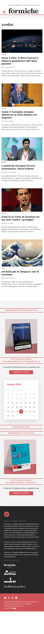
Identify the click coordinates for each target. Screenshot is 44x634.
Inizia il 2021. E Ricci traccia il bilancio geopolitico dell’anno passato (20, 61)
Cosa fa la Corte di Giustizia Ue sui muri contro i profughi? (21, 218)
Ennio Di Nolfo (8, 223)
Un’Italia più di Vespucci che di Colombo (20, 273)
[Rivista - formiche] (22, 566)
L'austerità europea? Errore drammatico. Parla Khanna (18, 167)
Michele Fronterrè (10, 278)
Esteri (4, 54)
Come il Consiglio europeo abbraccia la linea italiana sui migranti (19, 115)
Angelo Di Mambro (9, 172)
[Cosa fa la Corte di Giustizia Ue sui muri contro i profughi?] (22, 200)
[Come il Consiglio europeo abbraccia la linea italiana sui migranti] (22, 95)
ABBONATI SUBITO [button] (21, 372)
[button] (4, 12)
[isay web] (14, 608)
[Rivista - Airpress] (22, 573)
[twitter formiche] (9, 598)
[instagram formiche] (12, 598)
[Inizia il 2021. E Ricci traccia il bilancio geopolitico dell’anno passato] (22, 41)
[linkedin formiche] (16, 598)
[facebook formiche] (5, 598)
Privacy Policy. (18, 606)
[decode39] (22, 580)
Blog (3, 268)
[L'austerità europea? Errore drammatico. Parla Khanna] (22, 149)
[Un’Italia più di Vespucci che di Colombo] (22, 252)
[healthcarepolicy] (22, 586)
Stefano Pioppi (9, 121)
